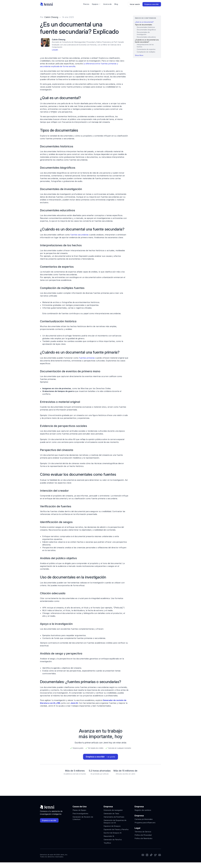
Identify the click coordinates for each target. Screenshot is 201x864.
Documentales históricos (146, 27)
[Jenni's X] (155, 855)
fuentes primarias (87, 358)
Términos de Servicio (143, 832)
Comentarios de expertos (146, 49)
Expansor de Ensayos (112, 826)
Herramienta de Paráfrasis (114, 817)
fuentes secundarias (79, 234)
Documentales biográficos (146, 30)
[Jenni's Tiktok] (151, 855)
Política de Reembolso (143, 838)
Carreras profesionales (144, 819)
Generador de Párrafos (113, 839)
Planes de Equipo (79, 810)
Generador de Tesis (111, 813)
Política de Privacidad (143, 835)
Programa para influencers (145, 822)
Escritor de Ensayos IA (112, 833)
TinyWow (107, 843)
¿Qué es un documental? (144, 22)
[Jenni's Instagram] (142, 855)
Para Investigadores (80, 813)
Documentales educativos (146, 37)
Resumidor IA (109, 836)
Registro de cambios (143, 810)
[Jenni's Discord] (159, 855)
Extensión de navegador (113, 810)
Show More (139, 55)
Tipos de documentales (143, 25)
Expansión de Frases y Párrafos (116, 829)
